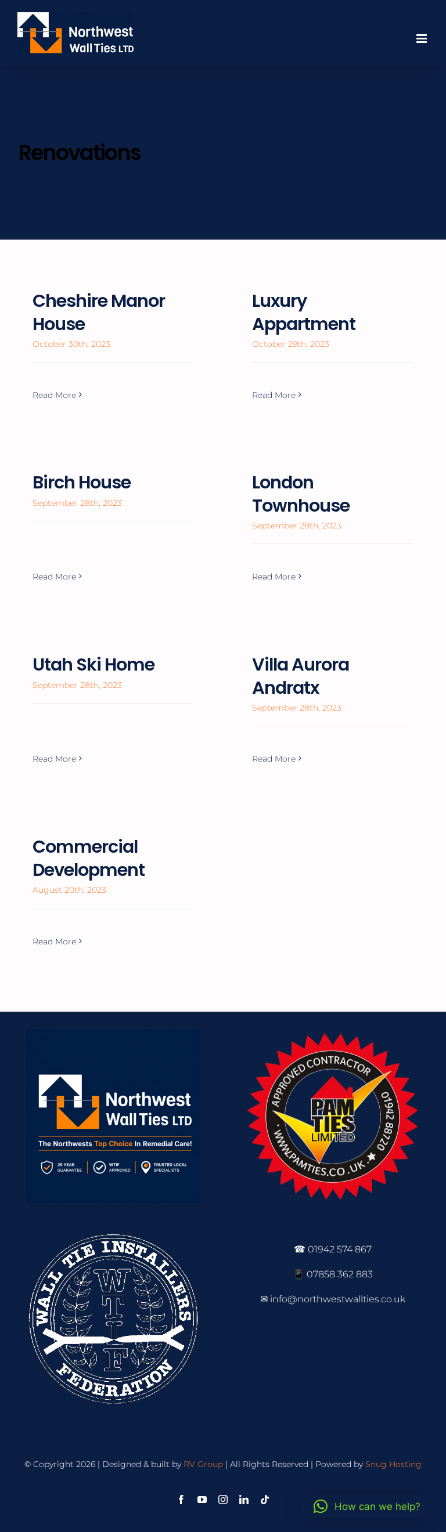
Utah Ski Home (93, 664)
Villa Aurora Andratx (300, 676)
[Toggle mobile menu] (422, 38)
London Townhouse (301, 494)
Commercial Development (89, 858)
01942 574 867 (340, 1249)
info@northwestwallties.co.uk (337, 1299)
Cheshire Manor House (99, 312)
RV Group (203, 1464)
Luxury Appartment (303, 312)
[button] (367, 1506)
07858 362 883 (340, 1274)
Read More (54, 395)
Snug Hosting (393, 1464)
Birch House (82, 482)
